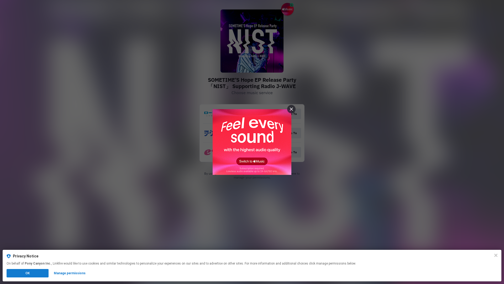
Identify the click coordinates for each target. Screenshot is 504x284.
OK (27, 273)
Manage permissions (70, 273)
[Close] (496, 255)
